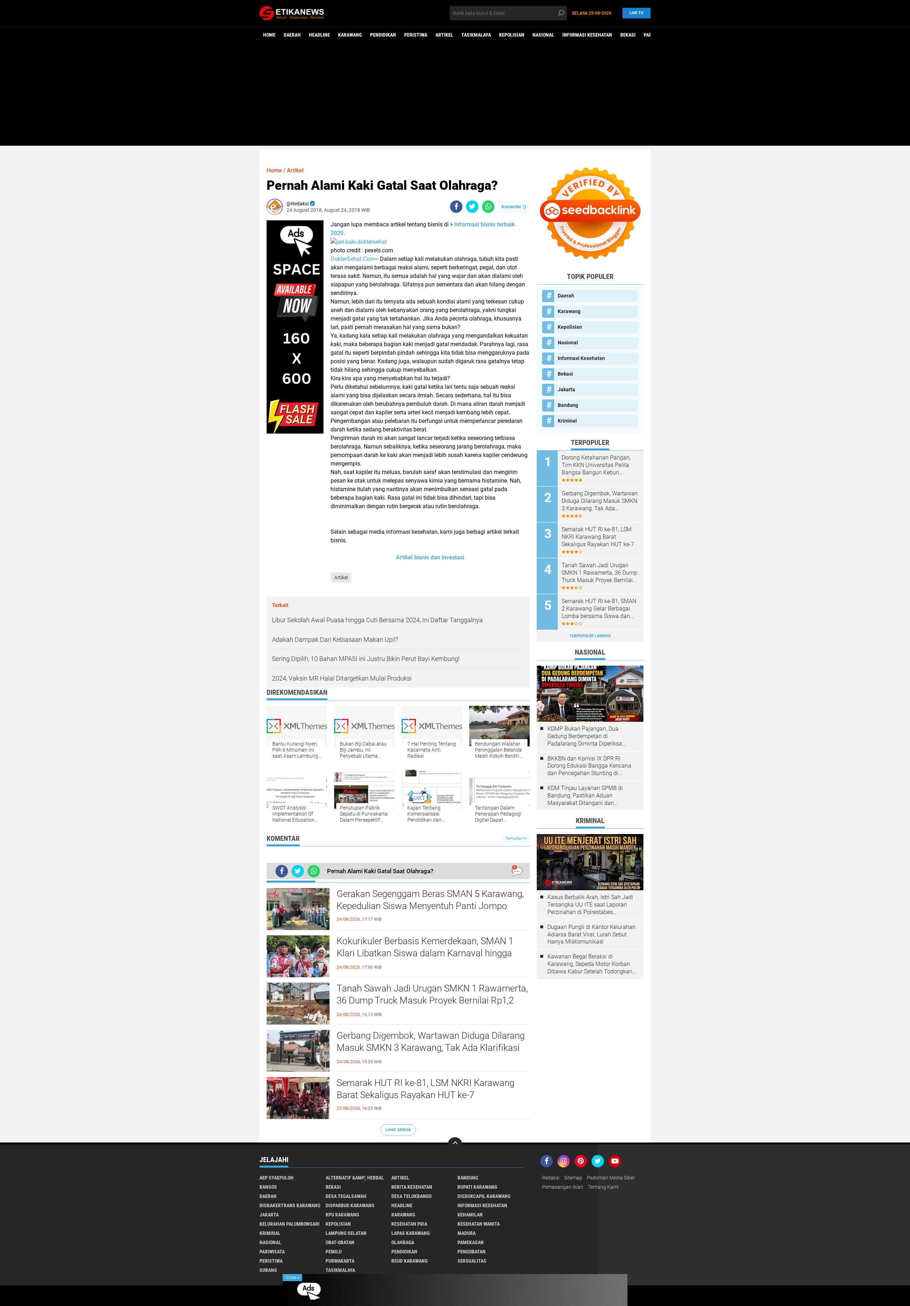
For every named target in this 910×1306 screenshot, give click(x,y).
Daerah (292, 35)
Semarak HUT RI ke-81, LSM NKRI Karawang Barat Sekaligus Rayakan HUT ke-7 (425, 1088)
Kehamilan (470, 1215)
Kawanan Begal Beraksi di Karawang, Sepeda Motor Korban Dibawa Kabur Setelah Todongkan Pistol (589, 964)
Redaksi (551, 1178)
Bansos (268, 1187)
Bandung (568, 405)
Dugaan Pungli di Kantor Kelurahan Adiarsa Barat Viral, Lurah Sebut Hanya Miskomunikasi (591, 934)
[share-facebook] (456, 206)
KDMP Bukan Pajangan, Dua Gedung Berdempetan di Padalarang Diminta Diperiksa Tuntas (584, 736)
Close (292, 1277)
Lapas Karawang (410, 1233)
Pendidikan (383, 35)
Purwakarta (340, 1261)
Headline (319, 35)
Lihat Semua (398, 1130)
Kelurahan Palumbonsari (289, 1224)
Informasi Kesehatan (587, 35)
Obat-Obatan (340, 1242)
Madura (466, 1233)
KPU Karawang (342, 1215)
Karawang (350, 35)
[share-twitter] (472, 206)
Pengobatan (471, 1251)
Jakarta (566, 389)
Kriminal (567, 421)
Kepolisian (511, 35)
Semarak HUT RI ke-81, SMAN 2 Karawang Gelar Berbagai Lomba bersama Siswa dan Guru (599, 609)
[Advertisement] (455, 96)
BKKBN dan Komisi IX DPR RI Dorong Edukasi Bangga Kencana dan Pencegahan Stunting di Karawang (589, 766)
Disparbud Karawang (350, 1205)
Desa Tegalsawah (346, 1196)
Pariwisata (272, 1251)
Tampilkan (514, 838)
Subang (268, 1270)
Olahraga (402, 1242)
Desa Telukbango (411, 1196)
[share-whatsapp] (488, 206)
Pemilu (334, 1251)
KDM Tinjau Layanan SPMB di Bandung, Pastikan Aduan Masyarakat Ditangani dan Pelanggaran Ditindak (585, 796)
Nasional (543, 35)
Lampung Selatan (346, 1233)
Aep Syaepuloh (276, 1178)
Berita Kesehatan (411, 1187)
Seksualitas (471, 1261)
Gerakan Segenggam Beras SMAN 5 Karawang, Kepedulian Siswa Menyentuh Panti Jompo (430, 899)
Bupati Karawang (477, 1187)
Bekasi (628, 35)
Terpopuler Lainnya (590, 636)
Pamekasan (470, 1242)
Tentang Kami (603, 1187)
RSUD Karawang (409, 1261)
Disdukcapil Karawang (483, 1196)
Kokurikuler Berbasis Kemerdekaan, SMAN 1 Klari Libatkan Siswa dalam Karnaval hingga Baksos (425, 953)
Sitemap (573, 1178)
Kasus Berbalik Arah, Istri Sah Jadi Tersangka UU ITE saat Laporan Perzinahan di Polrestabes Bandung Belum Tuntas (590, 905)
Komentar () (514, 206)
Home (269, 35)
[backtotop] (455, 1144)
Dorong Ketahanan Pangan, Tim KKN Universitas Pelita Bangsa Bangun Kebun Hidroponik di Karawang (596, 465)
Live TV (636, 13)
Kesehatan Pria (409, 1224)
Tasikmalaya (476, 35)
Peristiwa (415, 35)
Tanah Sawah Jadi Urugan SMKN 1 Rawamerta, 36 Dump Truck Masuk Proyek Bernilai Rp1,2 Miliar (432, 1000)
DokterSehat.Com (353, 259)
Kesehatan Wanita (478, 1224)
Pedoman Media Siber (611, 1178)
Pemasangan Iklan (562, 1187)
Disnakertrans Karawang (289, 1205)
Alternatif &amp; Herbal (355, 1178)
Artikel (444, 35)
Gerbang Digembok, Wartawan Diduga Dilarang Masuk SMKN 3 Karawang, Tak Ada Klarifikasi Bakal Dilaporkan (431, 1047)
